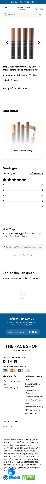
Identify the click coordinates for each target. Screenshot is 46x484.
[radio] (3, 75)
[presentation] (23, 8)
